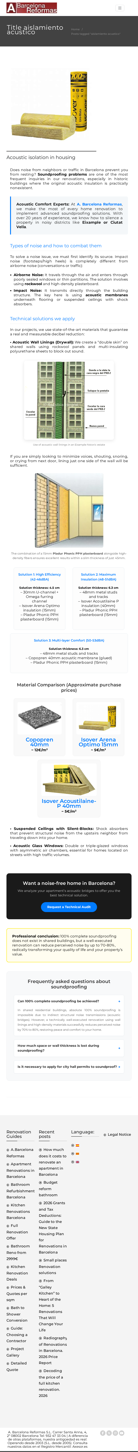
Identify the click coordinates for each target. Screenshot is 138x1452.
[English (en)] (75, 1162)
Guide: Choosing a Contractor (16, 1334)
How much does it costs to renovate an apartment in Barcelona (52, 1162)
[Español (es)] (75, 1145)
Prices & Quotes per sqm (16, 1293)
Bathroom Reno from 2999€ (18, 1252)
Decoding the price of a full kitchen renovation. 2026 (51, 1383)
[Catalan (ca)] (75, 1153)
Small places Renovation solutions (53, 1266)
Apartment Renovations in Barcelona (20, 1170)
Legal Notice (119, 1134)
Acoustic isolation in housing (40, 157)
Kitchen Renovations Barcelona (18, 1211)
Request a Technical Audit (69, 907)
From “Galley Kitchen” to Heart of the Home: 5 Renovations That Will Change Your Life (51, 1305)
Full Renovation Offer (17, 1231)
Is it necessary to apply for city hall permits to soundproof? (69, 1067)
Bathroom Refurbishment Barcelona (20, 1190)
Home (75, 29)
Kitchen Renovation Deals (17, 1273)
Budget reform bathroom (48, 1188)
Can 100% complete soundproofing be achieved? (69, 1001)
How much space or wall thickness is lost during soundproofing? (69, 1048)
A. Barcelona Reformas (99, 204)
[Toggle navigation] (120, 8)
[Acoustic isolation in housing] (51, 108)
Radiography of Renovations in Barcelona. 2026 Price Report (53, 1350)
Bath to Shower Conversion (16, 1314)
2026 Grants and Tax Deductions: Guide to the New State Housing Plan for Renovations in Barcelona (53, 1227)
